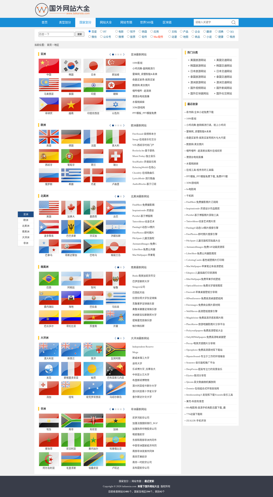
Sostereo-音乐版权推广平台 (200, 362)
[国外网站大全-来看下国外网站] (62, 4)
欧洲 (43, 125)
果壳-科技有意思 (195, 401)
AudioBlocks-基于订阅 (144, 184)
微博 (121, 36)
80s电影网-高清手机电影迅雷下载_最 (206, 407)
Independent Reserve (143, 346)
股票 (132, 36)
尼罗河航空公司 (140, 417)
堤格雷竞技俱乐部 (142, 320)
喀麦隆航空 (138, 434)
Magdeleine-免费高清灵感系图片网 (204, 317)
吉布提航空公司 (140, 467)
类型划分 (65, 22)
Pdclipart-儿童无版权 (143, 238)
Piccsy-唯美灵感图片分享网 (200, 343)
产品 (185, 31)
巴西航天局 (138, 292)
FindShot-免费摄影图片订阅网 (202, 202)
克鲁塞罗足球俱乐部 (143, 303)
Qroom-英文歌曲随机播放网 (201, 382)
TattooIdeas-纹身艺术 (143, 221)
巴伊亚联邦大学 (140, 281)
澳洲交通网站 (224, 82)
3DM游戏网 (138, 107)
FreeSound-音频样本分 (144, 133)
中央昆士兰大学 (140, 374)
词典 (220, 31)
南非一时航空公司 (142, 462)
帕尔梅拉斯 (138, 325)
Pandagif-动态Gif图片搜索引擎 (202, 227)
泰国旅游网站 (198, 76)
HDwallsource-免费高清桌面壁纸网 (204, 298)
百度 (94, 31)
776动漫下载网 (194, 414)
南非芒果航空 (139, 456)
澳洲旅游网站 (198, 82)
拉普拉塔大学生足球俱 (144, 298)
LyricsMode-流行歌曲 (143, 178)
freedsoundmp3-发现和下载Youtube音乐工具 (209, 394)
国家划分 (85, 22)
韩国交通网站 (224, 65)
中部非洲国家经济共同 (144, 445)
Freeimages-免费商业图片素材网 (203, 304)
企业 (197, 31)
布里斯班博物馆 (140, 380)
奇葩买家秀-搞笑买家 (143, 79)
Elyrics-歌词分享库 (196, 375)
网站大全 (106, 22)
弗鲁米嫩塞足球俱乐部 (144, 309)
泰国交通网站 (224, 76)
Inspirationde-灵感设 (143, 210)
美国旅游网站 (198, 60)
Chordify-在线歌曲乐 (143, 172)
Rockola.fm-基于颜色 (143, 150)
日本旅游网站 (198, 71)
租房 (232, 36)
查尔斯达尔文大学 (142, 396)
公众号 (107, 36)
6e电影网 (191, 189)
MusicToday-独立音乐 (143, 156)
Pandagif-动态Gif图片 (143, 227)
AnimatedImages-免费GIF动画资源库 (205, 247)
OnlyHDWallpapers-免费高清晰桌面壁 (206, 337)
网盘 (144, 31)
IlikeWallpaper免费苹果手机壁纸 (203, 279)
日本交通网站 (224, 71)
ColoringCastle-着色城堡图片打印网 (205, 260)
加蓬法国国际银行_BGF (145, 423)
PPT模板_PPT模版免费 (144, 113)
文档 (174, 31)
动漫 (174, 36)
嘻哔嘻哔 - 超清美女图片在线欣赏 (204, 150)
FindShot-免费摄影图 (143, 204)
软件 (144, 36)
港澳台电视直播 (140, 96)
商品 (197, 36)
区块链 (167, 22)
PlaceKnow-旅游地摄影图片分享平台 (205, 324)
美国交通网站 (224, 60)
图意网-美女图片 (141, 85)
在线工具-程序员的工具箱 (200, 169)
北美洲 (44, 195)
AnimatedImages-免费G (144, 243)
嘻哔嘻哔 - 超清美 (141, 90)
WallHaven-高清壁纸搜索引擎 (201, 311)
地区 (56, 44)
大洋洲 (44, 337)
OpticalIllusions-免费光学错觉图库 (204, 285)
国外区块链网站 (199, 93)
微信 (94, 36)
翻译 (209, 31)
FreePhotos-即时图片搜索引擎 (201, 234)
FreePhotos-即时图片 (143, 232)
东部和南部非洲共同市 (144, 439)
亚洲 (43, 54)
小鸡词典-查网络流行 (143, 68)
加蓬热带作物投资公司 (144, 428)
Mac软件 (158, 36)
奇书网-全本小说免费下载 (200, 112)
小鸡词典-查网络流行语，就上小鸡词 (206, 125)
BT (105, 31)
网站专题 (126, 22)
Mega (135, 352)
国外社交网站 (224, 93)
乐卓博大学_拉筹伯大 (143, 369)
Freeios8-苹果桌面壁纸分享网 (201, 292)
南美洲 (44, 266)
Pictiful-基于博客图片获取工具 (202, 215)
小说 (209, 36)
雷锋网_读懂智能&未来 (144, 74)
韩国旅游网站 (198, 65)
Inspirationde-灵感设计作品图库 (203, 208)
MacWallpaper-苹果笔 (143, 255)
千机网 (190, 195)
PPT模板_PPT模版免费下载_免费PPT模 (207, 176)
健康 (220, 36)
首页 (45, 22)
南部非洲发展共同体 (143, 451)
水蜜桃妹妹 (138, 101)
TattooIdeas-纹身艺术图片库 (201, 221)
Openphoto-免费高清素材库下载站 (204, 349)
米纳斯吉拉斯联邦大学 (144, 314)
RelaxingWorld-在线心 (144, 167)
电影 (121, 31)
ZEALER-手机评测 (196, 420)
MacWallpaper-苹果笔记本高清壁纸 (204, 266)
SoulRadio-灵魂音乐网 (144, 161)
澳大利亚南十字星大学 (144, 391)
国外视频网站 (198, 88)
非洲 (43, 408)
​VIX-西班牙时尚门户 (143, 145)
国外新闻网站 (224, 88)
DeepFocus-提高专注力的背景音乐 (204, 369)
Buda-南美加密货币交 (143, 275)
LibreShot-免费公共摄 (143, 249)
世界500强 (146, 22)
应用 (156, 31)
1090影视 (137, 62)
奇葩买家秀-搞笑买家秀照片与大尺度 (206, 137)
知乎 (132, 31)
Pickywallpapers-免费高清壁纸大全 (204, 330)
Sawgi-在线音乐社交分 (144, 139)
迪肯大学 (137, 363)
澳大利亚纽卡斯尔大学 (144, 385)
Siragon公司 (138, 286)
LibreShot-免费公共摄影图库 (201, 253)
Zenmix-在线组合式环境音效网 (202, 388)
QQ (232, 31)
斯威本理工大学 (140, 357)
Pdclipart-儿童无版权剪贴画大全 (203, 240)
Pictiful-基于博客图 (142, 216)
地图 (185, 36)
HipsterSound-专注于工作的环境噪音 (205, 356)
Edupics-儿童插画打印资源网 (201, 272)
